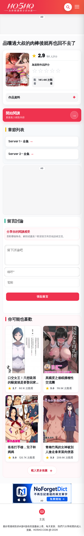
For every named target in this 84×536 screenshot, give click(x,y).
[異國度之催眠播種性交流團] (61, 349)
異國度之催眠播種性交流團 (60, 380)
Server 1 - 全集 (18, 141)
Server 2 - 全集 (19, 154)
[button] (68, 7)
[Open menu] (77, 7)
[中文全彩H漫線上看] (20, 7)
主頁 (42, 519)
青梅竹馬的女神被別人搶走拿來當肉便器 (60, 449)
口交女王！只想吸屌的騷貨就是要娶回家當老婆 (22, 380)
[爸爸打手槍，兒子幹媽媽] (23, 419)
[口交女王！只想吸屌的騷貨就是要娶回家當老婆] (23, 349)
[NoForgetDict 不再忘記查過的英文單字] (42, 493)
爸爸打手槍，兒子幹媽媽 (22, 449)
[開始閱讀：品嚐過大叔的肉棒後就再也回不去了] (17, 69)
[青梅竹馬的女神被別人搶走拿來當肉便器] (61, 419)
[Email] (42, 512)
